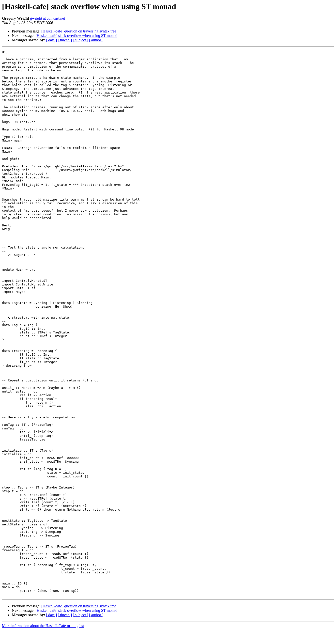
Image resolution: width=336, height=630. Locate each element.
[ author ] (96, 40)
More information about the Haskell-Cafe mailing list (43, 626)
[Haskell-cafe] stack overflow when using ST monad (76, 35)
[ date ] (51, 40)
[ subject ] (80, 40)
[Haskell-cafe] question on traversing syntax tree (78, 31)
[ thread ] (65, 40)
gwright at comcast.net (47, 18)
